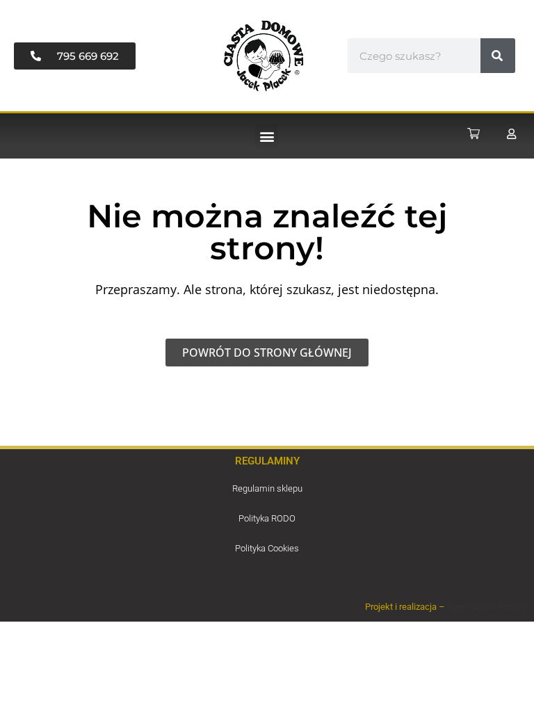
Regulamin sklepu (267, 488)
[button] (266, 135)
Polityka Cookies (267, 548)
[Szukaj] (497, 55)
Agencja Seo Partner (487, 606)
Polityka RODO (267, 518)
